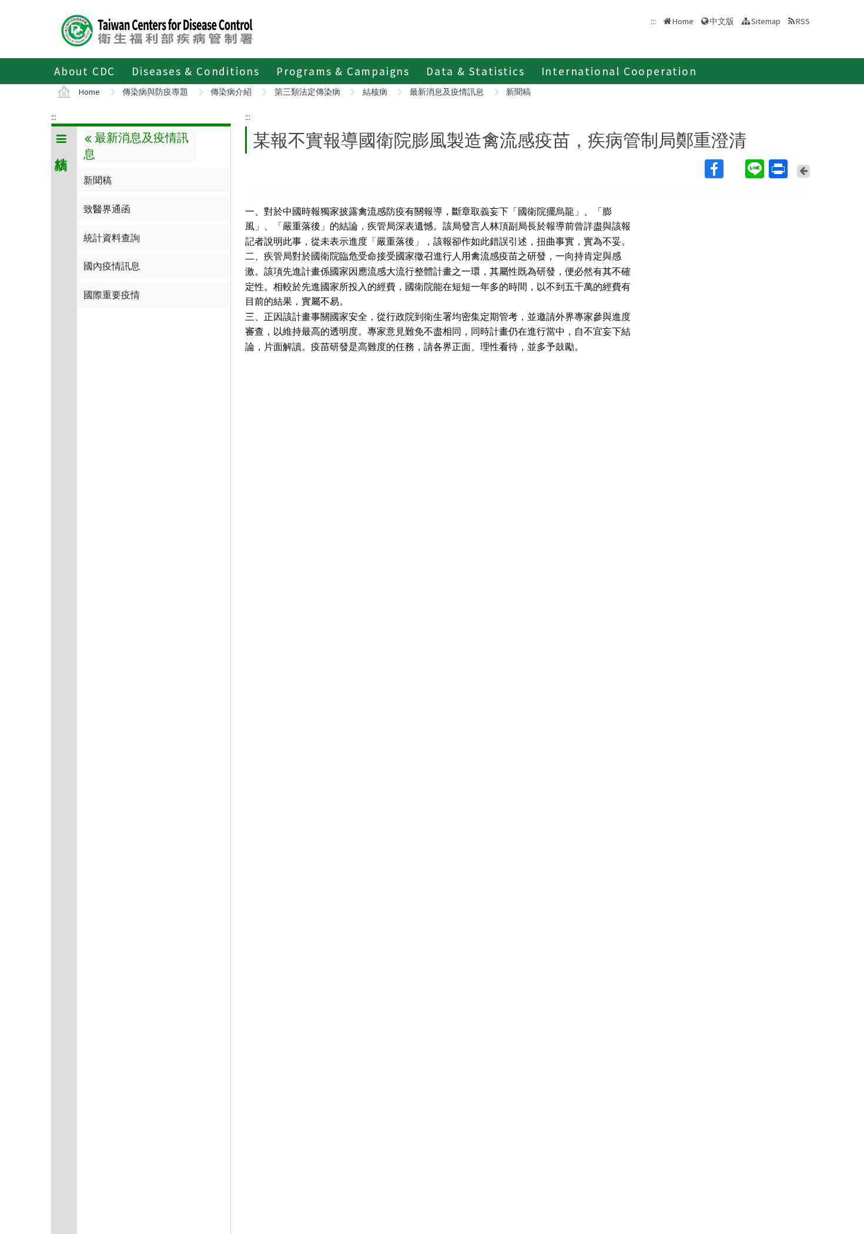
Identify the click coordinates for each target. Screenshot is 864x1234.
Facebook (724, 168)
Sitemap (766, 21)
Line (756, 168)
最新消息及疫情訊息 (447, 91)
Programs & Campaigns (343, 71)
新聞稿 (518, 91)
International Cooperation (619, 71)
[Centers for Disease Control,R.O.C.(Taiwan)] (157, 29)
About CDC (84, 71)
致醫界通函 (106, 209)
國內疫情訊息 (111, 266)
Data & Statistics (475, 71)
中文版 (721, 20)
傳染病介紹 (231, 91)
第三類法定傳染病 (307, 91)
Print (779, 168)
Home (683, 21)
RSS (803, 21)
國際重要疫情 (111, 295)
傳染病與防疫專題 (155, 91)
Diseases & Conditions (196, 71)
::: (53, 116)
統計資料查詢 (111, 238)
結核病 (375, 91)
